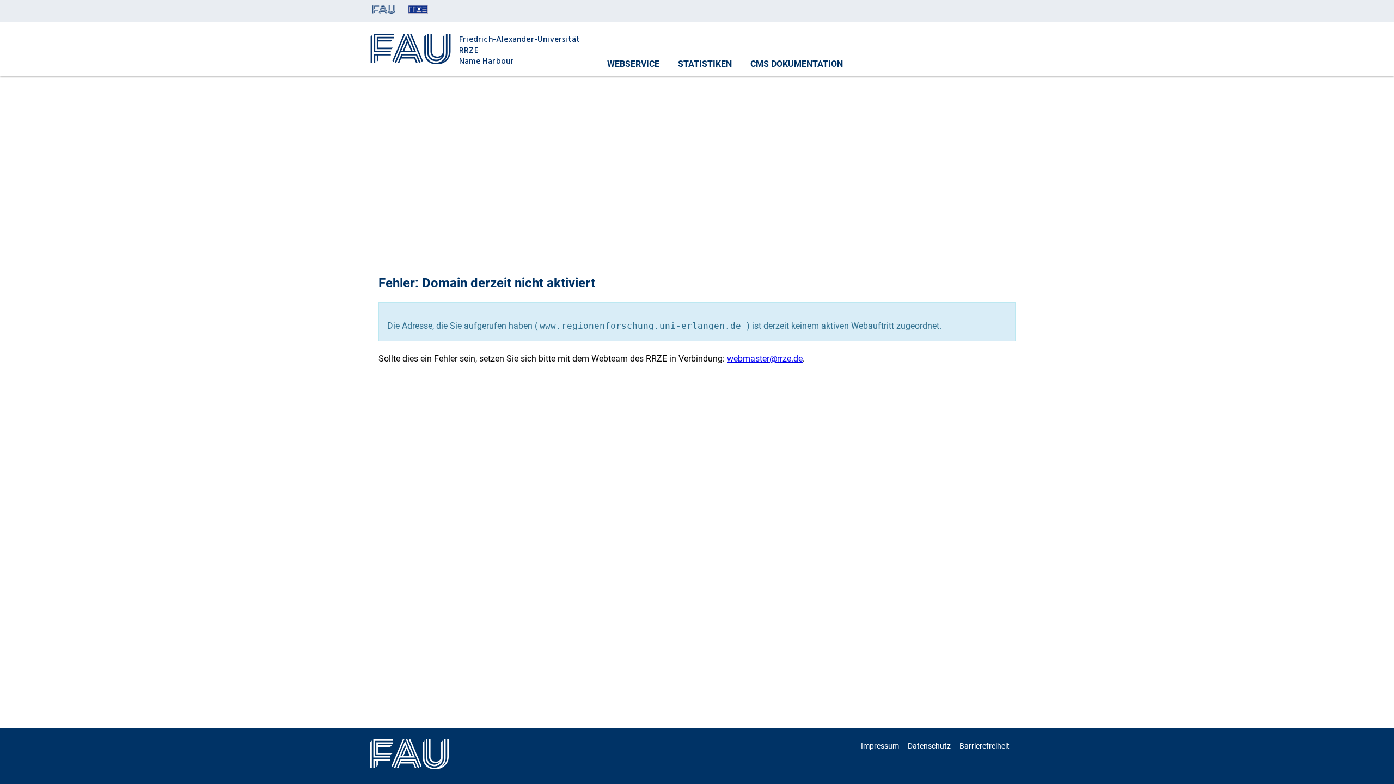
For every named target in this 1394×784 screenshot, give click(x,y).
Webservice (633, 64)
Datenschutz (929, 746)
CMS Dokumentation (796, 64)
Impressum (880, 746)
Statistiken (705, 64)
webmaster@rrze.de (765, 358)
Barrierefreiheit (984, 746)
